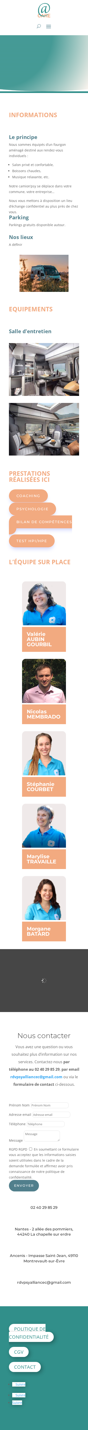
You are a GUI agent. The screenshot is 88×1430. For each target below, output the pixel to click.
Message (16, 1140)
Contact (25, 1367)
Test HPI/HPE (31, 541)
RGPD (13, 1149)
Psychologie (32, 509)
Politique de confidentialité (29, 1333)
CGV (18, 1352)
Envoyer (24, 1185)
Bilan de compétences (44, 522)
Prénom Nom (19, 1105)
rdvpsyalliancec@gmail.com (36, 1076)
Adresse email (20, 1114)
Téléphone (17, 1124)
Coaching (28, 496)
